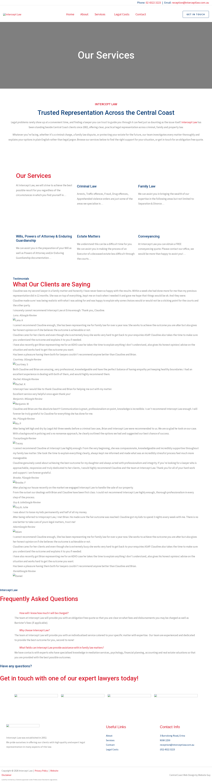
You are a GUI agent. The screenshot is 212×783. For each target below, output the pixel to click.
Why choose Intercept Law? (34, 630)
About (109, 735)
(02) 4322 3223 (167, 749)
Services (110, 740)
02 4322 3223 (153, 2)
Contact (110, 744)
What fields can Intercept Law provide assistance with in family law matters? (61, 647)
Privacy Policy (41, 770)
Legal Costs (112, 749)
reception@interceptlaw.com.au (190, 2)
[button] (106, 14)
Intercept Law (189, 122)
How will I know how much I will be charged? (44, 613)
